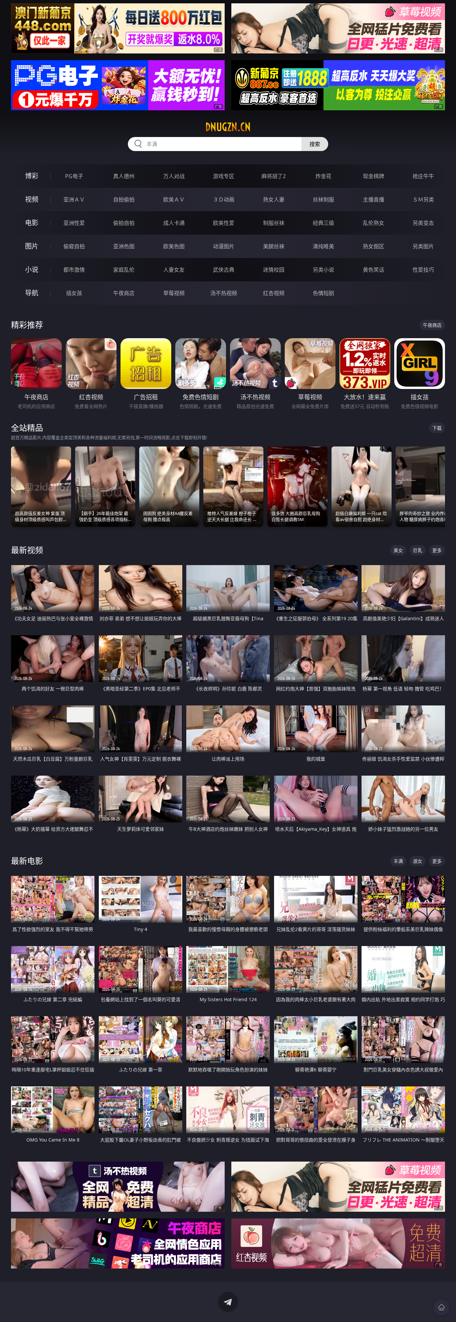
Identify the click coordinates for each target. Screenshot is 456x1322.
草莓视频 (174, 293)
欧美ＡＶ (174, 199)
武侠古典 (223, 269)
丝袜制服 (323, 199)
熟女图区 (373, 246)
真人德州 (124, 176)
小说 (31, 269)
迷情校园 (273, 269)
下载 (437, 428)
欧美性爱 (223, 223)
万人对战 (174, 176)
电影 (31, 222)
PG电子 (74, 176)
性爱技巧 (423, 269)
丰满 (398, 861)
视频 (31, 199)
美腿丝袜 (273, 246)
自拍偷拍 (124, 199)
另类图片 (423, 246)
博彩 (31, 175)
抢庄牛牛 (423, 176)
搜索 (314, 144)
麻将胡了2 (273, 176)
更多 (437, 550)
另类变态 (423, 223)
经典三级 (323, 223)
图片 (31, 246)
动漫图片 (223, 246)
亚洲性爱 (74, 223)
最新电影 (27, 860)
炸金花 (323, 176)
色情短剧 (323, 293)
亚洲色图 (124, 246)
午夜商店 (124, 293)
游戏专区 (223, 176)
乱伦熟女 (373, 223)
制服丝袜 (273, 223)
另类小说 (323, 269)
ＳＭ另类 (423, 199)
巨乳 (417, 550)
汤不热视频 (223, 293)
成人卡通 (174, 223)
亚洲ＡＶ (74, 199)
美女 (398, 550)
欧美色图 (174, 246)
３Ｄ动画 (223, 199)
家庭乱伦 (124, 269)
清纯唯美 (323, 246)
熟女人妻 (273, 199)
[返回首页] (441, 1307)
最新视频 (27, 549)
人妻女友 (174, 269)
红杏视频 (273, 293)
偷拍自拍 (124, 223)
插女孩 (74, 293)
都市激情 (74, 269)
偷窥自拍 (74, 246)
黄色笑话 (373, 269)
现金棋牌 (373, 176)
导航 (31, 292)
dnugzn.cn (228, 127)
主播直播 (373, 199)
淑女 (417, 861)
